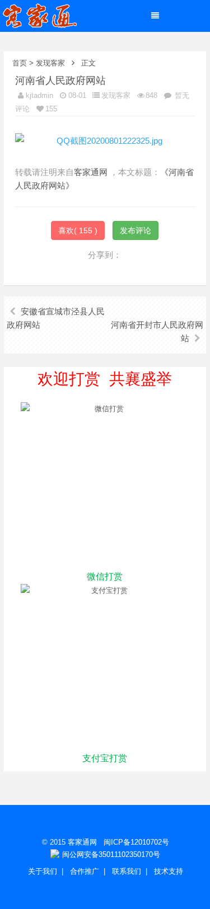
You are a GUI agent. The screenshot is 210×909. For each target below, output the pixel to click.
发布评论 (135, 230)
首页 (19, 63)
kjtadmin (39, 95)
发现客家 (50, 63)
